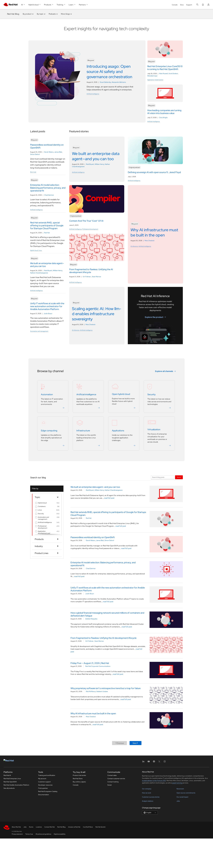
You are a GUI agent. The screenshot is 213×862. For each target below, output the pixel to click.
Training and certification (46, 775)
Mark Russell (163, 73)
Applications (118, 430)
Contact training (112, 782)
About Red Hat (16, 827)
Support (189, 5)
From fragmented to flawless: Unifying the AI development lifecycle (103, 638)
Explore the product (154, 317)
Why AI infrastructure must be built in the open (93, 713)
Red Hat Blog (13, 14)
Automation (47, 394)
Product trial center (79, 775)
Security (151, 394)
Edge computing (49, 430)
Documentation (43, 795)
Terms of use (29, 834)
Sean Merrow (96, 277)
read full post (109, 498)
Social (109, 785)
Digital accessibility (59, 834)
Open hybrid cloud (121, 394)
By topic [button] (40, 14)
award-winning (177, 783)
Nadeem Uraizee (102, 691)
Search (179, 477)
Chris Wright (163, 118)
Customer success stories (150, 797)
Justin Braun (48, 313)
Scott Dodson (173, 73)
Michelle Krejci (152, 76)
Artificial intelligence (93, 94)
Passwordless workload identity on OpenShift (93, 537)
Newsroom (180, 789)
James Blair (58, 152)
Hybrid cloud (34, 250)
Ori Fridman (87, 277)
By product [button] (27, 14)
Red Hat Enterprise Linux (12, 779)
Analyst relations (147, 801)
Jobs (178, 801)
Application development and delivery (44, 533)
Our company (146, 789)
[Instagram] (164, 762)
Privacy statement (17, 834)
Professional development (90, 229)
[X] (159, 762)
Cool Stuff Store (88, 827)
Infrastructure (83, 430)
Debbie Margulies (91, 619)
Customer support (44, 782)
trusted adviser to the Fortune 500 (154, 781)
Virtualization (153, 429)
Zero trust (33, 172)
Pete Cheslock (149, 241)
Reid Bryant (48, 270)
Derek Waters (48, 152)
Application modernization (155, 80)
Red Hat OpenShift (10, 782)
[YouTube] (148, 762)
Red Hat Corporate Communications (97, 666)
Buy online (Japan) (79, 782)
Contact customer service (116, 779)
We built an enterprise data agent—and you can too (95, 487)
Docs (182, 5)
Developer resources (45, 785)
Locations (39, 827)
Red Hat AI (7, 775)
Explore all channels (164, 371)
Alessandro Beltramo (119, 82)
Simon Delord (35, 154)
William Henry (57, 270)
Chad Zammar (49, 195)
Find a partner (43, 788)
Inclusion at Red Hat (74, 827)
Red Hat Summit (101, 827)
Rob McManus (91, 691)
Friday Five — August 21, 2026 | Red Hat (90, 663)
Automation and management (39, 331)
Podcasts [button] (52, 14)
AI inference (134, 246)
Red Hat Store (78, 779)
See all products (9, 788)
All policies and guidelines (43, 834)
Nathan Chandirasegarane (39, 273)
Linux (40, 250)
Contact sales (112, 775)
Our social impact (182, 797)
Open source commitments (186, 793)
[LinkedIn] (143, 762)
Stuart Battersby (105, 82)
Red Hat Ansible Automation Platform (16, 785)
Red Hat (47, 233)
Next (135, 743)
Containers (41, 506)
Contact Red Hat (49, 827)
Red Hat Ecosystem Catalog (47, 791)
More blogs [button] (65, 14)
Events (31, 827)
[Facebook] (154, 762)
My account (42, 779)
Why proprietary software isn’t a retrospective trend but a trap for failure (106, 688)
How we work (146, 793)
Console (175, 5)
